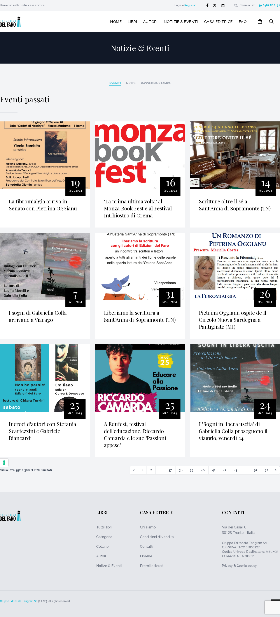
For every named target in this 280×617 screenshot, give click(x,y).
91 (255, 470)
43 (235, 470)
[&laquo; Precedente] (134, 470)
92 (266, 470)
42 (224, 470)
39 (192, 470)
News (131, 83)
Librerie (146, 556)
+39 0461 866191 (268, 5)
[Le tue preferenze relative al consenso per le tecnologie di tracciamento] (4, 463)
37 (170, 470)
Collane (102, 546)
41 (213, 470)
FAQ (243, 21)
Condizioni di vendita (157, 537)
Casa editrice (218, 21)
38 (181, 470)
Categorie (104, 537)
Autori (150, 21)
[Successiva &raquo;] (276, 470)
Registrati (190, 5)
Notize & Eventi (109, 566)
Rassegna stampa (156, 83)
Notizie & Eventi (181, 21)
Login (178, 5)
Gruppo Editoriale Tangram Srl (244, 543)
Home (116, 21)
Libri (132, 21)
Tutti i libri (104, 527)
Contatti (146, 546)
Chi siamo (148, 527)
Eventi (115, 83)
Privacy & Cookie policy (239, 565)
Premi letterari (151, 566)
